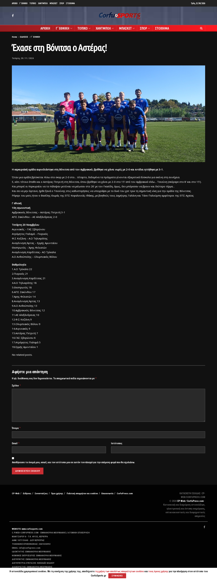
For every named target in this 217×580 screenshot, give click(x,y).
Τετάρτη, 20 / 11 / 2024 (23, 58)
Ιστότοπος (116, 443)
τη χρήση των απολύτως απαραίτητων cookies (119, 571)
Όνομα (16, 428)
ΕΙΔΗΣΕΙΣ (24, 37)
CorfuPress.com (125, 493)
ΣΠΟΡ (62, 3)
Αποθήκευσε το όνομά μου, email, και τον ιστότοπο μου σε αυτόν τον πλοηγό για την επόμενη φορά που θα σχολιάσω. (73, 462)
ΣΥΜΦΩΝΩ (117, 575)
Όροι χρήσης (57, 493)
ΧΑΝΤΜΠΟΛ (43, 3)
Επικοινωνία (107, 493)
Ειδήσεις (27, 493)
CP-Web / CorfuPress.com (190, 501)
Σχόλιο (16, 385)
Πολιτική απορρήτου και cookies (82, 493)
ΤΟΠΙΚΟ (32, 3)
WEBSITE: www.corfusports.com (27, 529)
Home (14, 37)
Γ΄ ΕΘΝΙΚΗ (23, 3)
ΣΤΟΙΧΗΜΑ (70, 3)
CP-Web (15, 493)
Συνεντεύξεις (41, 493)
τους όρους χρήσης (158, 571)
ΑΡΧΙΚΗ (14, 3)
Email (16, 443)
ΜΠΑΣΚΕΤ (53, 3)
